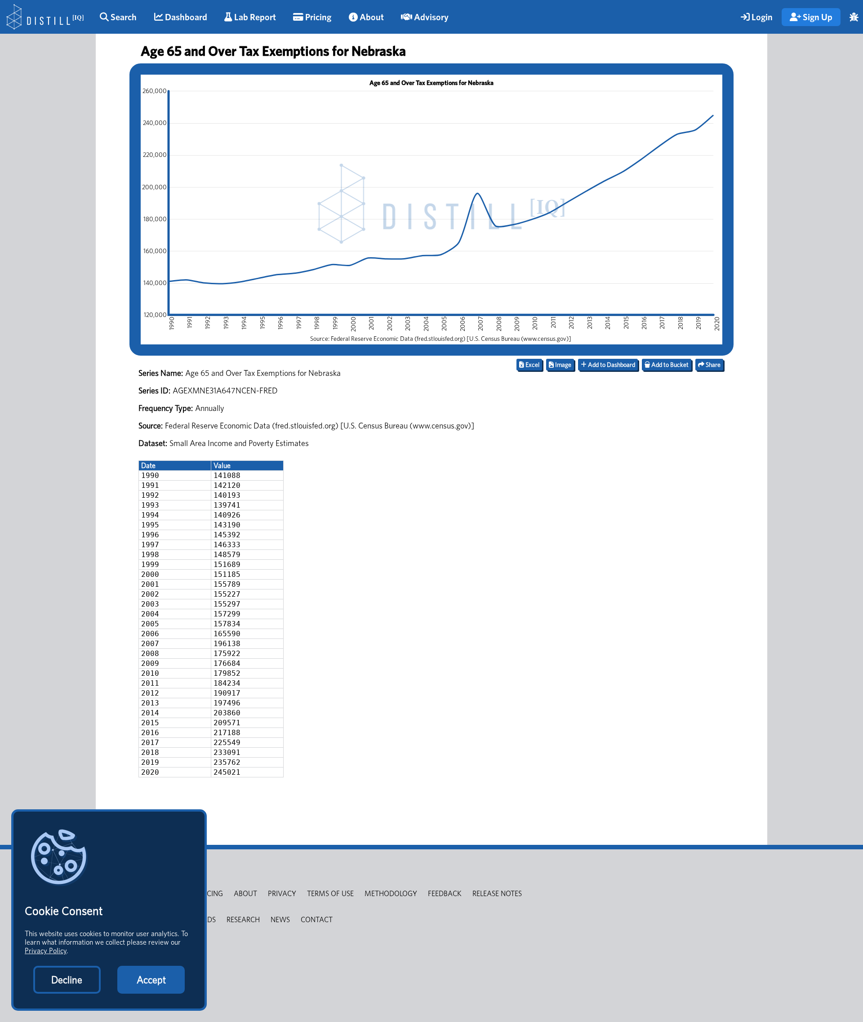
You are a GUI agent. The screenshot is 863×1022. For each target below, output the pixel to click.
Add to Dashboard (611, 364)
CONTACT (317, 919)
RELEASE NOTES (497, 893)
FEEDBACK (445, 893)
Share (712, 364)
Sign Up (816, 17)
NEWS (280, 919)
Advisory (430, 17)
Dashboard (185, 17)
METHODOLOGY (391, 893)
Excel (531, 364)
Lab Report (254, 17)
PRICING (210, 893)
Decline (66, 980)
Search (123, 17)
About (371, 17)
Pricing (317, 17)
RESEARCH (243, 919)
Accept (151, 980)
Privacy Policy (46, 950)
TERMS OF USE (330, 893)
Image (562, 364)
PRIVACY (282, 893)
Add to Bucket (669, 364)
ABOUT (245, 893)
